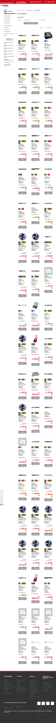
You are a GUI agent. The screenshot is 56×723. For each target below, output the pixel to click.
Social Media (6, 688)
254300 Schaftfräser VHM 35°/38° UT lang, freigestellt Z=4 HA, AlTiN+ (22, 179)
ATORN (18, 681)
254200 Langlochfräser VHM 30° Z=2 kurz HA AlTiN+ (22, 587)
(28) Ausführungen (36, 194)
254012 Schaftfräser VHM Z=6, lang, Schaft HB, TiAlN (48, 78)
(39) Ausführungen (49, 398)
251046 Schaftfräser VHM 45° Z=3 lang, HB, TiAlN (35, 45)
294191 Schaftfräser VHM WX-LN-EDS (22, 648)
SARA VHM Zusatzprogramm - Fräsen (9, 60)
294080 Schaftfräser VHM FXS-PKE (47, 618)
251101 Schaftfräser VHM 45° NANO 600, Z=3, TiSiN (35, 209)
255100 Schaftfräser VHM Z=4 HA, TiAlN (34, 179)
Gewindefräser (7, 19)
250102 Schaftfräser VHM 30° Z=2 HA (48, 348)
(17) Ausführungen (49, 362)
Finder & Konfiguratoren (35, 696)
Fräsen (23, 10)
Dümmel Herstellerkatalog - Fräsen (9, 46)
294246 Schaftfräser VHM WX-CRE (34, 648)
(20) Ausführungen (23, 159)
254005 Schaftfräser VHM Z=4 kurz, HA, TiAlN (21, 485)
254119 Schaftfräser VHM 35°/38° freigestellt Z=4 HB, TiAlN (34, 146)
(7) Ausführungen (23, 398)
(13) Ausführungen (36, 59)
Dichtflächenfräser (7, 15)
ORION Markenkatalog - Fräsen (8, 51)
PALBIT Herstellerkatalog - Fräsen (9, 57)
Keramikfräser (6, 23)
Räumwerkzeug (7, 29)
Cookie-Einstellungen (8, 708)
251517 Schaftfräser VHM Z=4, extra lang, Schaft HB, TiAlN (35, 79)
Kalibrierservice (33, 680)
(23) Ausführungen (49, 632)
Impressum (6, 706)
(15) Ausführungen (49, 329)
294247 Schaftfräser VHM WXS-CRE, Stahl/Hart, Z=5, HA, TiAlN (48, 649)
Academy (6, 681)
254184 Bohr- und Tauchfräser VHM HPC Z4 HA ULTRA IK (48, 519)
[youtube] (52, 703)
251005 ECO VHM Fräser (47, 178)
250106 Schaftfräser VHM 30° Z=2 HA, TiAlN (35, 417)
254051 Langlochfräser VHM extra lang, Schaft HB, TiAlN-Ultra (48, 485)
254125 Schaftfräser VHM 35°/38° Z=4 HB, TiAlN (48, 145)
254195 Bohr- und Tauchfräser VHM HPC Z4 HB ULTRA (22, 348)
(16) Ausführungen (23, 261)
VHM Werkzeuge (7, 31)
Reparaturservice (33, 685)
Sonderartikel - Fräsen (8, 62)
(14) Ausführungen (36, 632)
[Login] (43, 6)
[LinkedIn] (43, 703)
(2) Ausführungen (49, 58)
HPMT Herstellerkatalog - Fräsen (9, 48)
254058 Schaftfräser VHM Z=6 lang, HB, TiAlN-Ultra (48, 112)
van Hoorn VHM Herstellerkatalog (7, 65)
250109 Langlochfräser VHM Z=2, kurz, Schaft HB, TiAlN (22, 45)
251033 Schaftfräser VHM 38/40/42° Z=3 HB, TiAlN (21, 213)
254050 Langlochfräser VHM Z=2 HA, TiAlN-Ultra (48, 384)
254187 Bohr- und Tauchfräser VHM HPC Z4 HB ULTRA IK (22, 553)
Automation (32, 698)
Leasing (31, 694)
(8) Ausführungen (23, 499)
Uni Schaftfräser (37, 10)
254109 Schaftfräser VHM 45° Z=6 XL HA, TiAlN (22, 384)
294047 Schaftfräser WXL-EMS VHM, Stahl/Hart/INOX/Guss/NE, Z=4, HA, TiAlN (37, 619)
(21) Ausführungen (23, 126)
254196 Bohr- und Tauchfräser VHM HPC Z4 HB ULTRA (22, 417)
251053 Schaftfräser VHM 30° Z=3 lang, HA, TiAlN (35, 281)
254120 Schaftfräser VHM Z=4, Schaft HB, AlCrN (48, 277)
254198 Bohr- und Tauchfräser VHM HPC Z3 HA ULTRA (35, 246)
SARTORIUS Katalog (21, 680)
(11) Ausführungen (36, 159)
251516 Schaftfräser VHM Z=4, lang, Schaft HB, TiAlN (22, 78)
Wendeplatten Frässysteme (9, 33)
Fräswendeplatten (7, 17)
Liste (41, 27)
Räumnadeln (6, 27)
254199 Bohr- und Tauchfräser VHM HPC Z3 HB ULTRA (48, 553)
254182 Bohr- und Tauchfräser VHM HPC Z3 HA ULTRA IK (22, 519)
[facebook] (47, 703)
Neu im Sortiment (20, 686)
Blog (5, 691)
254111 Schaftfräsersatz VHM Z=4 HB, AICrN (35, 384)
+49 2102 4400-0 (48, 685)
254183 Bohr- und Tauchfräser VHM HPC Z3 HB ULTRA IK (35, 519)
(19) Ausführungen (23, 363)
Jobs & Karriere (7, 685)
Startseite (18, 10)
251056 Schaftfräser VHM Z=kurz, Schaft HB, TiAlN (48, 414)
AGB (12, 706)
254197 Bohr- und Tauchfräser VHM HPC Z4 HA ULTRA (22, 246)
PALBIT (18, 685)
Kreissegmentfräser (7, 25)
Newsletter (6, 690)
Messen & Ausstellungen (9, 686)
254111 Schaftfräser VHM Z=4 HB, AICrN (21, 145)
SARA (18, 683)
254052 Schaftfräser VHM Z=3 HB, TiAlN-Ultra (21, 112)
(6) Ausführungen (49, 93)
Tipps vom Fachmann (21, 691)
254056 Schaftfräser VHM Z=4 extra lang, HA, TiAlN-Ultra (48, 214)
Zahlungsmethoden (8, 693)
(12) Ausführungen (36, 295)
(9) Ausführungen (36, 93)
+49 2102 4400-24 (49, 687)
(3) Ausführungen (23, 598)
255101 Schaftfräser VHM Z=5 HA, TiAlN (47, 587)
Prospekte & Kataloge (21, 688)
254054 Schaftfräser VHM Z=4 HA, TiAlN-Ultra (34, 112)
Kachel (49, 27)
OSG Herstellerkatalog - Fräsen (8, 54)
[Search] (46, 6)
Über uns (6, 680)
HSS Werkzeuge (7, 21)
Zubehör (5, 35)
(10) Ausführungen (23, 59)
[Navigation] (53, 6)
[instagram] (39, 703)
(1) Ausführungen (36, 329)
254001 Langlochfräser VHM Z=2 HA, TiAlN (48, 451)
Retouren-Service (33, 690)
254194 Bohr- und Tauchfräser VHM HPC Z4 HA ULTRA (35, 553)
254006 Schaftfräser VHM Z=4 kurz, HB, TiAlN (34, 485)
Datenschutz (18, 706)
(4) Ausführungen (49, 261)
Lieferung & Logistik (8, 683)
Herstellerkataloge (21, 690)
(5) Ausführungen (23, 534)
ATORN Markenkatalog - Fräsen (8, 43)
